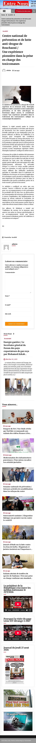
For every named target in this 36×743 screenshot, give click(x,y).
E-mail (8, 305)
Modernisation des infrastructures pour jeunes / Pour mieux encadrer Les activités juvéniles (17, 460)
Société (5, 31)
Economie (7, 338)
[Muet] (27, 610)
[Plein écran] (30, 610)
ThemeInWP (27, 740)
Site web (8, 314)
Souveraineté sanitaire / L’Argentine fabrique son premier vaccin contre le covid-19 (18, 518)
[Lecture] (6, 610)
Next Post (8, 334)
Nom (7, 296)
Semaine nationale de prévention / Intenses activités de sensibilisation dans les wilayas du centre (18, 489)
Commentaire (10, 272)
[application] (18, 604)
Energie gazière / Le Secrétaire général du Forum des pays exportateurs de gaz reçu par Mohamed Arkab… (16, 348)
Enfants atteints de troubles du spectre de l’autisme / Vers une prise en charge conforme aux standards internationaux (18, 576)
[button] (13, 11)
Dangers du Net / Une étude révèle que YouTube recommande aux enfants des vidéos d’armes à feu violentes (17, 431)
